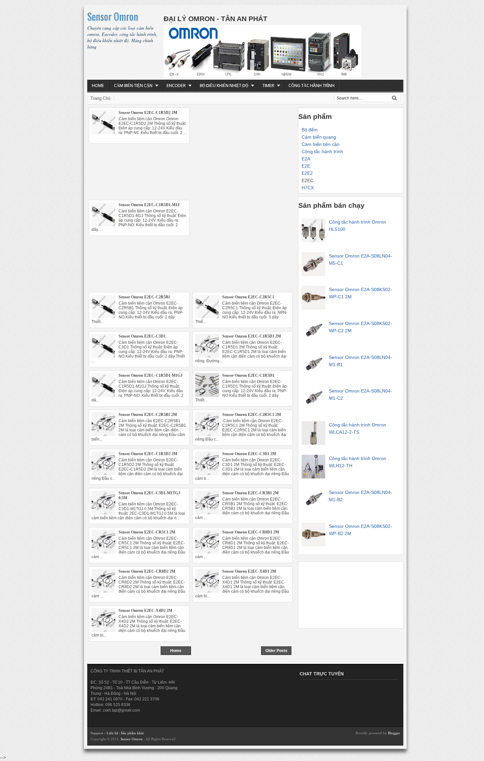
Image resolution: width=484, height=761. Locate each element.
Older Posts (276, 650)
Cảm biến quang (319, 137)
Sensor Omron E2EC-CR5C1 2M (147, 532)
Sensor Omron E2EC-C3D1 (142, 336)
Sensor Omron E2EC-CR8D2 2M (147, 571)
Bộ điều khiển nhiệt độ (224, 85)
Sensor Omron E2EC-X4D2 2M (145, 610)
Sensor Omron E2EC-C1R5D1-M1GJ (150, 375)
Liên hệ (113, 733)
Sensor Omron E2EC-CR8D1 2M (250, 532)
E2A (306, 158)
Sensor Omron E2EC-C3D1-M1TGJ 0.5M (149, 495)
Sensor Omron (112, 16)
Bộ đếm (310, 129)
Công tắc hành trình (311, 85)
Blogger (394, 733)
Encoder (176, 85)
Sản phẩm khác (132, 733)
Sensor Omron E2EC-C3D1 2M (249, 453)
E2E (306, 166)
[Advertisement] (191, 190)
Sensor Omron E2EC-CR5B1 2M (250, 493)
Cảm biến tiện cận (133, 85)
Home (98, 85)
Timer (268, 85)
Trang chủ (100, 98)
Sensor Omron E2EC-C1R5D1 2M (251, 336)
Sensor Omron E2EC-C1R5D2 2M (148, 112)
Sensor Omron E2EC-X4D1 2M (249, 571)
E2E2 (307, 173)
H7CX (308, 187)
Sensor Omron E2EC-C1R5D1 (248, 375)
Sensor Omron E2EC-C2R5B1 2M (148, 414)
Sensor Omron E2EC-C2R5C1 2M (251, 414)
